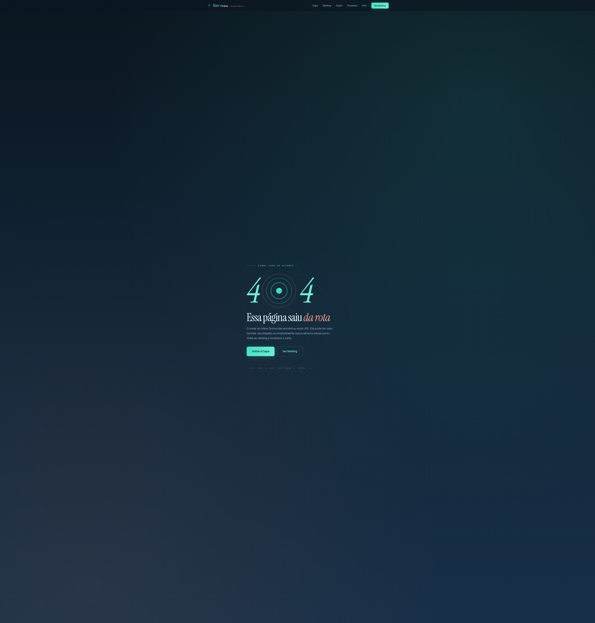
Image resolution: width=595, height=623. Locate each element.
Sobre (339, 5)
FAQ (364, 5)
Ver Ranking (380, 5)
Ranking (327, 5)
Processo (352, 5)
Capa (315, 5)
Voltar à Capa (260, 351)
